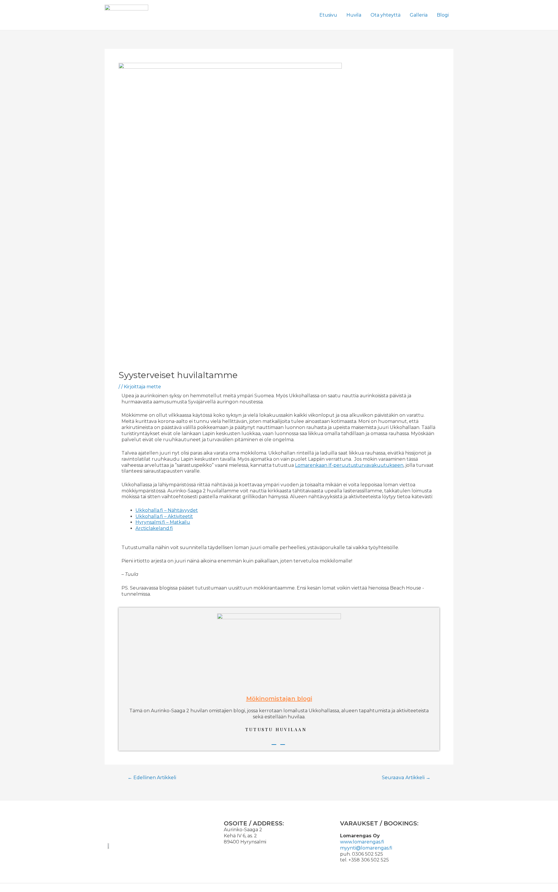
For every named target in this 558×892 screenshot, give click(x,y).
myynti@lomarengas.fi (366, 848)
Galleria (419, 15)
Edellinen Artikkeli (152, 777)
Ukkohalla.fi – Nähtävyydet (166, 510)
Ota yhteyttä (385, 15)
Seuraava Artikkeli (406, 777)
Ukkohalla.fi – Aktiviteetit (164, 516)
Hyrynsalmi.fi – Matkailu (162, 522)
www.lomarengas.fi (362, 842)
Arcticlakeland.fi (154, 528)
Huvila (353, 15)
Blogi (443, 15)
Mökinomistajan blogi (279, 698)
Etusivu (328, 15)
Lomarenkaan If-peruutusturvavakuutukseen (349, 465)
